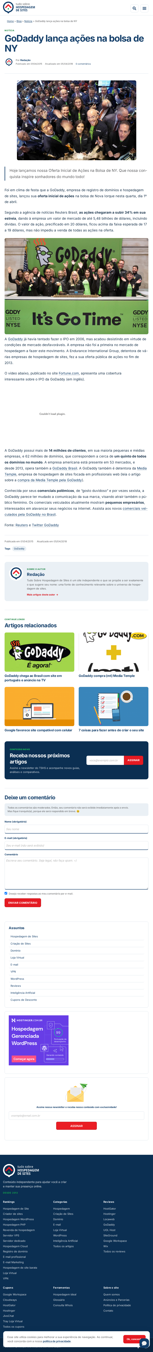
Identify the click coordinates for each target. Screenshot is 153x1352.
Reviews (16, 985)
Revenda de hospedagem (19, 1230)
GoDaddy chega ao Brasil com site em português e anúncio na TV (33, 678)
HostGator (109, 1208)
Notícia (28, 21)
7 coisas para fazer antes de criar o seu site (111, 730)
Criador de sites (13, 1213)
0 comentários (83, 63)
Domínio (16, 950)
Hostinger (109, 1213)
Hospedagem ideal (64, 1294)
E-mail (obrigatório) (16, 838)
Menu (144, 8)
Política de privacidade (117, 1305)
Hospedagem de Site (16, 1208)
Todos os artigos (63, 1246)
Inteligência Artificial (23, 992)
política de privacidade (57, 1341)
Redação (36, 574)
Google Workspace (115, 1240)
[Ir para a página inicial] (19, 7)
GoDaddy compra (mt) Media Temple (107, 676)
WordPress (17, 978)
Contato (108, 1310)
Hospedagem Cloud (15, 1246)
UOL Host (109, 1230)
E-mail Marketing (13, 1262)
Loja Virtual (17, 957)
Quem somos (111, 1294)
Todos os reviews (114, 1251)
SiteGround (110, 1235)
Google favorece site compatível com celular (38, 730)
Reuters (22, 525)
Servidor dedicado (14, 1240)
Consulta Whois (63, 1305)
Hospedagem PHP (14, 1224)
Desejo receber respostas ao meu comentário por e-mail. (41, 893)
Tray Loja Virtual (13, 1321)
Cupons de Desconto (24, 999)
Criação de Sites (21, 943)
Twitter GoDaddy (45, 525)
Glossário (59, 1299)
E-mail (14, 964)
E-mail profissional (14, 1256)
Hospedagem (61, 1208)
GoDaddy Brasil (64, 468)
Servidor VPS (11, 1235)
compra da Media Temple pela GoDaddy (50, 480)
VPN (13, 971)
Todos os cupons (13, 1326)
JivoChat (8, 1315)
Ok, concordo (134, 1339)
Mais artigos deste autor (42, 594)
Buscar (134, 8)
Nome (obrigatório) (16, 821)
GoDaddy (15, 339)
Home (10, 21)
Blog (19, 21)
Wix (105, 1246)
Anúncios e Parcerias (116, 1299)
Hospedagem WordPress (18, 1219)
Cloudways (10, 1299)
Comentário (11, 854)
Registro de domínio (15, 1251)
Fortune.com (69, 373)
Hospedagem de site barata (20, 1267)
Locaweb (109, 1219)
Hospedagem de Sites (24, 936)
